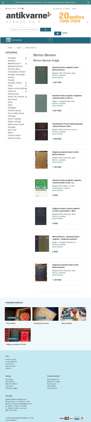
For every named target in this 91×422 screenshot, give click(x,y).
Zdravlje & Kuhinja (14, 138)
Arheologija (12, 58)
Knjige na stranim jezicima (17, 88)
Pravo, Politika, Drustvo (16, 113)
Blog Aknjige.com (53, 379)
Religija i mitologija (14, 121)
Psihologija (11, 116)
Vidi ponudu (12, 318)
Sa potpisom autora (41, 323)
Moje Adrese (10, 381)
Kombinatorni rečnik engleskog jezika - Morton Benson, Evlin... (67, 125)
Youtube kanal (52, 388)
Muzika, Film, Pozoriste (16, 96)
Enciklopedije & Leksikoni (17, 72)
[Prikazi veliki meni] (50, 40)
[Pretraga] (45, 30)
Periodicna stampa (14, 110)
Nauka (10, 102)
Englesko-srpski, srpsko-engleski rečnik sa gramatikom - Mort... (66, 209)
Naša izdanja (12, 99)
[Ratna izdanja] (73, 314)
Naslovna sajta (11, 359)
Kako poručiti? (11, 366)
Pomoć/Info (10, 364)
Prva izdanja (10, 323)
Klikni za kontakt (20, 406)
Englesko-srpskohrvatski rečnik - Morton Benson (65, 153)
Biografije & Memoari (15, 66)
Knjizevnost (12, 91)
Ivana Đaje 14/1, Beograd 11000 (18, 401)
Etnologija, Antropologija (16, 74)
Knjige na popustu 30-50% (16, 344)
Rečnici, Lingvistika (14, 119)
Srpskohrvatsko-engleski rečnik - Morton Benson (65, 68)
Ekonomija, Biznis (14, 69)
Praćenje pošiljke (11, 388)
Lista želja (9, 386)
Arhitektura (12, 61)
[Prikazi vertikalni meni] (8, 40)
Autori (19, 47)
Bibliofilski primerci (14, 63)
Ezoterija (11, 77)
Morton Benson (31, 47)
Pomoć (67, 8)
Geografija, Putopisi (15, 83)
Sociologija (11, 127)
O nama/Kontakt (11, 361)
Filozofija (11, 80)
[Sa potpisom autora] (45, 314)
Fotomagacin (51, 384)
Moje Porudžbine (11, 384)
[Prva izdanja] (18, 314)
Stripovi (10, 132)
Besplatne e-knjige (53, 381)
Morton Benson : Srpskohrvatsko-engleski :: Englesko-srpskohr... (66, 237)
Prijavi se (58, 9)
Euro (74, 8)
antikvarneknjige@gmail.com (22, 404)
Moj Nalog (9, 379)
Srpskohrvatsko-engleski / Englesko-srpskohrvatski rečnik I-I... (67, 96)
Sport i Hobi (12, 130)
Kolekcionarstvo (13, 94)
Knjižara (8, 368)
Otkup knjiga (51, 386)
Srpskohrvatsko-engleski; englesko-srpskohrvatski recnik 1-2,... (67, 181)
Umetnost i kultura (14, 135)
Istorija (10, 85)
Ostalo (10, 105)
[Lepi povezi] (18, 335)
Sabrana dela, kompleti (16, 124)
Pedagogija (12, 108)
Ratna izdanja (67, 323)
